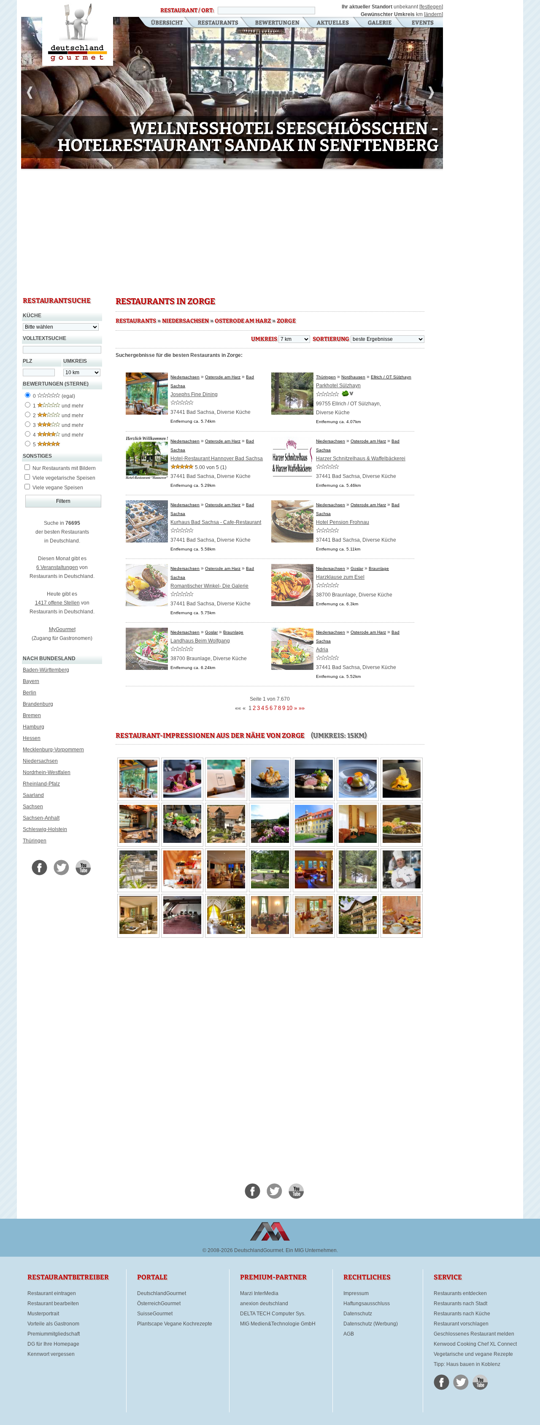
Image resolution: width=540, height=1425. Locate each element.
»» (302, 708)
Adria (322, 650)
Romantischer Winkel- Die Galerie (209, 586)
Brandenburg (38, 704)
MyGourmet (62, 629)
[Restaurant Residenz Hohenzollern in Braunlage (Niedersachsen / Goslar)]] (270, 841)
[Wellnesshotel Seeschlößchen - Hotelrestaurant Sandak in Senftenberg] (232, 94)
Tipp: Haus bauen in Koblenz (467, 1364)
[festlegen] (431, 7)
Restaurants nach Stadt (460, 1303)
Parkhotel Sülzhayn (338, 386)
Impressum (356, 1293)
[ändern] (433, 14)
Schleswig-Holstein (45, 829)
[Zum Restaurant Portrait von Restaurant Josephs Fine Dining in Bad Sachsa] (147, 413)
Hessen (31, 738)
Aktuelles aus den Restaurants (334, 23)
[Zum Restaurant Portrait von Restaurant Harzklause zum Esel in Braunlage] (292, 604)
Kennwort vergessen (51, 1354)
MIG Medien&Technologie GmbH (278, 1324)
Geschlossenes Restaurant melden (474, 1334)
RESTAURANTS (136, 321)
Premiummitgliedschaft (53, 1334)
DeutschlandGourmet (161, 1293)
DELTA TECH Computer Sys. (272, 1314)
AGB (348, 1334)
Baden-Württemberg (46, 670)
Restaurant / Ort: (187, 10)
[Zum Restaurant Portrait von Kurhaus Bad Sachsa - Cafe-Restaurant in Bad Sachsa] (147, 541)
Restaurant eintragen (51, 1293)
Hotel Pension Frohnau (342, 522)
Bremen (32, 715)
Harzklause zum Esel (340, 577)
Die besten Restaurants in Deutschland (77, 33)
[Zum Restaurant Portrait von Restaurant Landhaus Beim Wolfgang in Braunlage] (147, 668)
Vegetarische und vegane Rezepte (473, 1354)
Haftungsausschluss (366, 1303)
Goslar (357, 568)
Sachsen (33, 807)
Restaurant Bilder (380, 23)
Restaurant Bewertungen (278, 23)
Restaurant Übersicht (162, 23)
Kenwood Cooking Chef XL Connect (475, 1344)
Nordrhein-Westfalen (46, 772)
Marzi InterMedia (259, 1293)
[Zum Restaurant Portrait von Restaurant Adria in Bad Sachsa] (292, 668)
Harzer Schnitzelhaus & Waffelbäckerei (360, 459)
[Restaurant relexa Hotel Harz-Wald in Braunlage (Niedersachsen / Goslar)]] (226, 841)
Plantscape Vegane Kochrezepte (174, 1324)
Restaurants (218, 23)
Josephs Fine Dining (194, 394)
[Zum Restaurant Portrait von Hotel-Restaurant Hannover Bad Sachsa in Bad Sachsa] (147, 477)
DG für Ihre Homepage (53, 1344)
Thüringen (34, 841)
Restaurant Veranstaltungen (422, 23)
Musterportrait (43, 1314)
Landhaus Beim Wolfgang (200, 641)
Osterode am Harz (243, 321)
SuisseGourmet (155, 1314)
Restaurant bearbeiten (53, 1303)
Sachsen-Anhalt (41, 818)
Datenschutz (357, 1314)
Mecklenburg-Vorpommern (53, 750)
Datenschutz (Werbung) (370, 1324)
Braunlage (379, 568)
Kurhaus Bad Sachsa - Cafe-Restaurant (215, 522)
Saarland (33, 795)
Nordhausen (353, 377)
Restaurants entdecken (460, 1293)
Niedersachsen (40, 761)
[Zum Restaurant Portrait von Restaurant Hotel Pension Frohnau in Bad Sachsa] (292, 541)
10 (169, 163)
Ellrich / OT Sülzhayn (391, 377)
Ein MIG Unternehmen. (312, 1250)
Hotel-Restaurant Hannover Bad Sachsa (216, 459)
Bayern (31, 681)
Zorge (286, 321)
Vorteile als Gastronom (53, 1324)
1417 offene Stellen (57, 603)
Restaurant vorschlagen (461, 1324)
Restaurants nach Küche (462, 1314)
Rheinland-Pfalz (41, 784)
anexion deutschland (264, 1303)
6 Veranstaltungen (57, 567)
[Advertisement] (232, 232)
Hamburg (33, 727)
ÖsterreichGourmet (159, 1303)
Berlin (29, 693)
